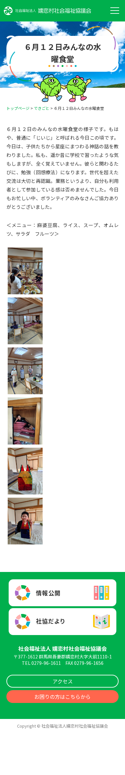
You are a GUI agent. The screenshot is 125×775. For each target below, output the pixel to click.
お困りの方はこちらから (62, 696)
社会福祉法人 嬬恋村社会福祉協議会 (62, 648)
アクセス (63, 681)
